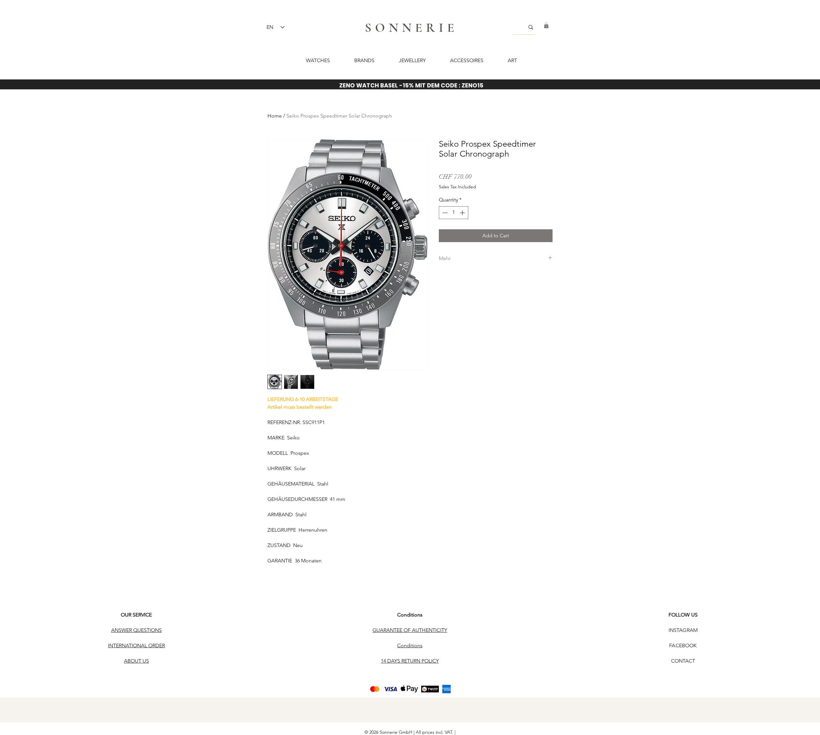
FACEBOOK (683, 645)
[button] (546, 25)
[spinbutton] (453, 213)
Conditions (409, 615)
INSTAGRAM (683, 630)
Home (274, 116)
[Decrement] (444, 213)
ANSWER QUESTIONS (136, 630)
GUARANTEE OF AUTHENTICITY (410, 630)
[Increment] (462, 213)
